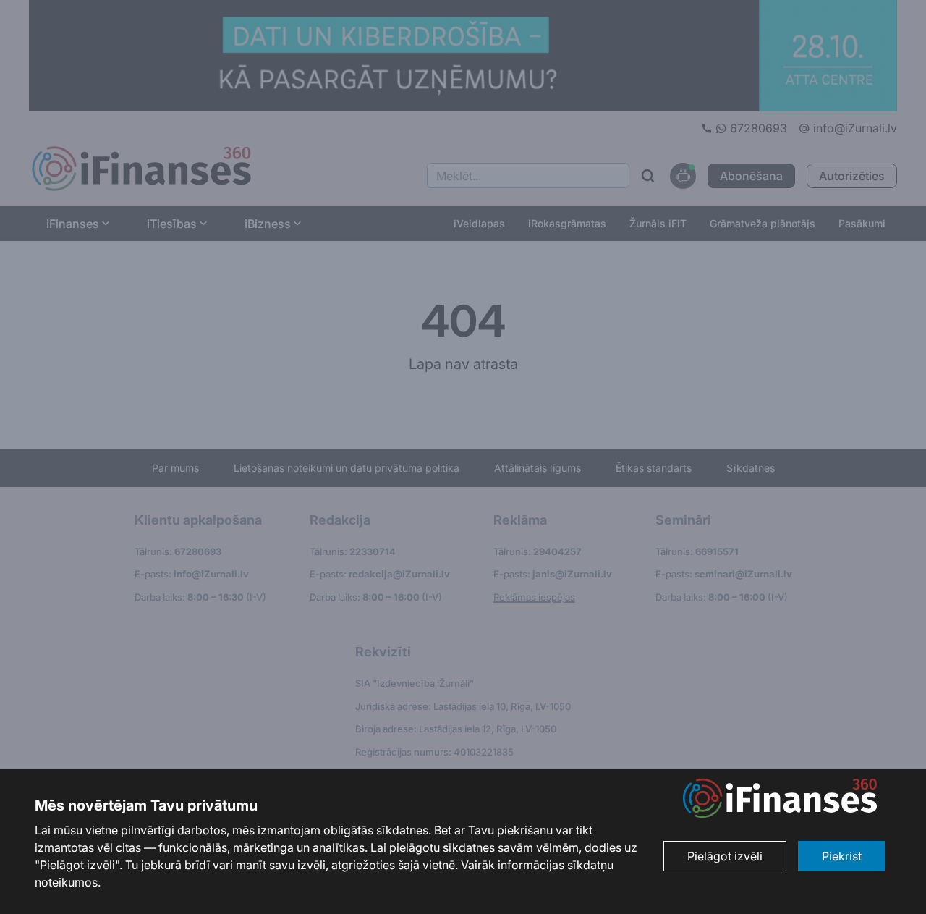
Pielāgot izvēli (725, 856)
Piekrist (842, 856)
